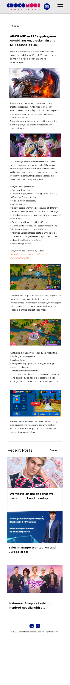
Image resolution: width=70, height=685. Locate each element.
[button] (47, 6)
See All (16, 26)
